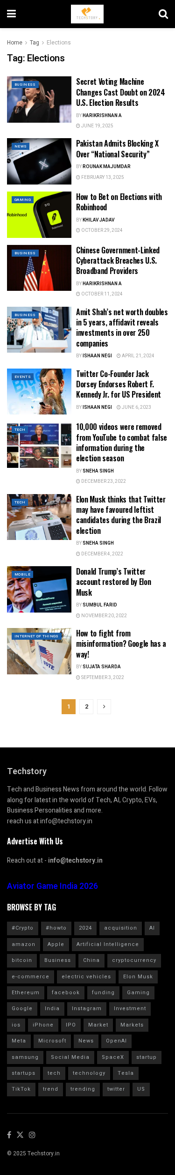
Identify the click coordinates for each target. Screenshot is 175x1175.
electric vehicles (86, 977)
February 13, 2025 (102, 177)
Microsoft (52, 1041)
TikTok (21, 1089)
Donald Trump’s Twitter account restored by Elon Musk (113, 582)
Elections (59, 42)
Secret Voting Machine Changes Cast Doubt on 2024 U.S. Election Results (120, 92)
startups (23, 1073)
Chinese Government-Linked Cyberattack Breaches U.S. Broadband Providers (118, 260)
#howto (56, 928)
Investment (130, 1008)
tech (54, 1073)
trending (82, 1089)
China (91, 960)
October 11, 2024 (101, 294)
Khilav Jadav (98, 220)
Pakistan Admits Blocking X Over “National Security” (117, 148)
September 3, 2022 (102, 677)
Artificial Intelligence (108, 944)
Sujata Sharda (102, 667)
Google (22, 1008)
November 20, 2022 (103, 616)
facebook (66, 993)
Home (14, 42)
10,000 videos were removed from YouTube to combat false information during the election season (121, 442)
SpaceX (113, 1057)
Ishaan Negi (97, 356)
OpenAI (116, 1041)
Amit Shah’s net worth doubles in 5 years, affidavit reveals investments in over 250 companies (122, 327)
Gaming (22, 199)
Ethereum (26, 993)
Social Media (70, 1057)
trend (50, 1089)
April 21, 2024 (137, 356)
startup (146, 1057)
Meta (19, 1041)
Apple (56, 944)
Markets (132, 1025)
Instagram (87, 1008)
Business (25, 84)
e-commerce (30, 977)
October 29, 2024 (101, 230)
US (141, 1089)
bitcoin (22, 960)
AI (152, 928)
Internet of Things (36, 636)
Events (22, 376)
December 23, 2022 (103, 481)
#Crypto (23, 928)
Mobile (22, 574)
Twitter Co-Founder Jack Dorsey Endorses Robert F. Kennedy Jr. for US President (118, 384)
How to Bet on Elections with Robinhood (119, 202)
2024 (85, 928)
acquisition (120, 928)
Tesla (126, 1073)
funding (103, 993)
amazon (23, 944)
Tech (19, 429)
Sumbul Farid (100, 605)
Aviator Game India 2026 (52, 886)
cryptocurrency (134, 960)
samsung (25, 1057)
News (20, 146)
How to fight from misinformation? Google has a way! (121, 644)
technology (89, 1073)
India (52, 1008)
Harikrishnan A (102, 115)
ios (16, 1025)
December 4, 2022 (101, 554)
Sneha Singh (98, 471)
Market (98, 1025)
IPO (71, 1025)
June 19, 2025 (96, 126)
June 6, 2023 (136, 407)
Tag (34, 42)
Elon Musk (138, 977)
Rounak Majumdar (107, 166)
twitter (116, 1089)
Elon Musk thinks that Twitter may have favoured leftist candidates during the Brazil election (121, 515)
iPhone (43, 1025)
